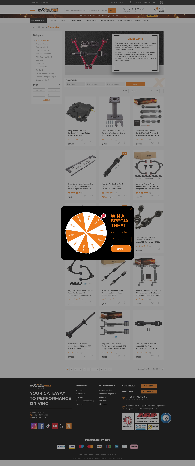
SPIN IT (121, 248)
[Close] (131, 209)
